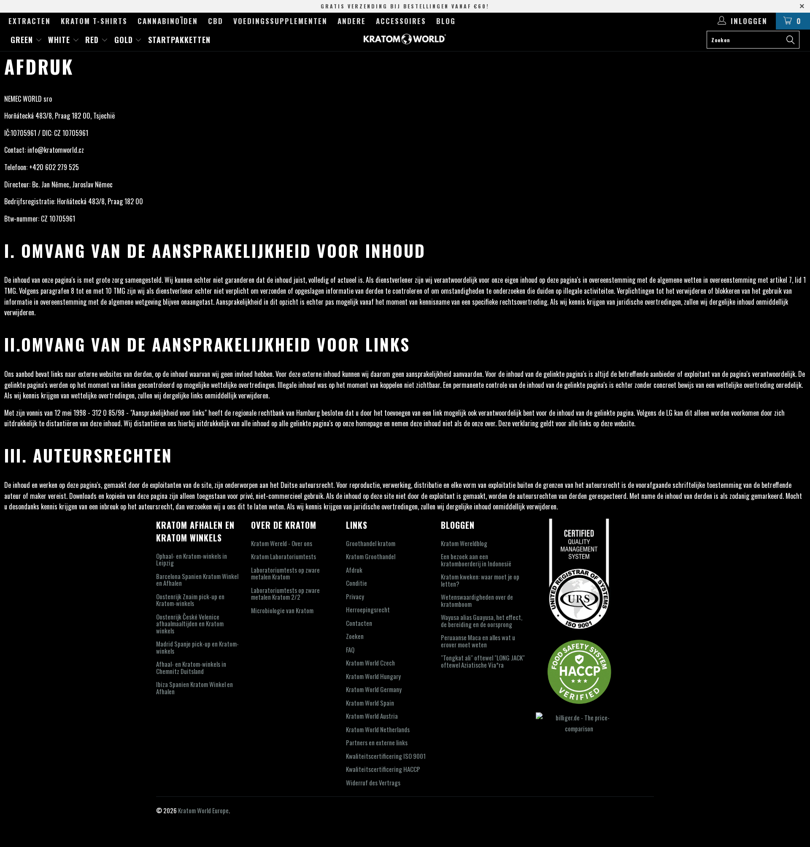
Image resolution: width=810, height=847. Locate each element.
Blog (446, 21)
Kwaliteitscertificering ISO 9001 (386, 755)
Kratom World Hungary (373, 676)
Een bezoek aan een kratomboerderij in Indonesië (476, 560)
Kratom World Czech (370, 662)
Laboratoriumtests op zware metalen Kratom (285, 573)
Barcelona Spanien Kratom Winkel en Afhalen (197, 579)
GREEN (23, 39)
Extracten (29, 21)
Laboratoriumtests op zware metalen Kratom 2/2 (285, 593)
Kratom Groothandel (370, 556)
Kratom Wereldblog (464, 543)
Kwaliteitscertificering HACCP (383, 769)
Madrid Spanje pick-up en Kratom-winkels (197, 647)
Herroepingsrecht (368, 609)
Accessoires (401, 21)
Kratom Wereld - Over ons (281, 543)
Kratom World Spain (370, 702)
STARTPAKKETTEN (179, 39)
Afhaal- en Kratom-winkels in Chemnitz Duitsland (191, 667)
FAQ (350, 649)
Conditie (356, 582)
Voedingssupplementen (280, 21)
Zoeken (355, 636)
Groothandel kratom (370, 543)
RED (93, 39)
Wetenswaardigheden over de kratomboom (477, 600)
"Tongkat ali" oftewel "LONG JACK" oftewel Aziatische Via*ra (483, 661)
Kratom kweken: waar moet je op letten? (480, 580)
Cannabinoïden (168, 21)
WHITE (60, 39)
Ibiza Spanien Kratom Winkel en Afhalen (194, 687)
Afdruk (354, 569)
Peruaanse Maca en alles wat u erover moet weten (478, 641)
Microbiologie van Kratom (282, 610)
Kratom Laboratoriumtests (283, 556)
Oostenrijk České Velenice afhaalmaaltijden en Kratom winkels (190, 623)
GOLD (124, 39)
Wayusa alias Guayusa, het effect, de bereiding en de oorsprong (481, 620)
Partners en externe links (377, 742)
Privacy (355, 596)
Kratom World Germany (374, 689)
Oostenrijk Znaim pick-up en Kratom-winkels (190, 600)
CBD (215, 21)
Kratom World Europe (203, 810)
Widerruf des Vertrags (373, 782)
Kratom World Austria (372, 715)
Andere (352, 21)
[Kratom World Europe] (405, 39)
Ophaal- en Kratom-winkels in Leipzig (191, 559)
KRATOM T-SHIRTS (94, 21)
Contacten (359, 623)
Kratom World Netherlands (378, 729)
